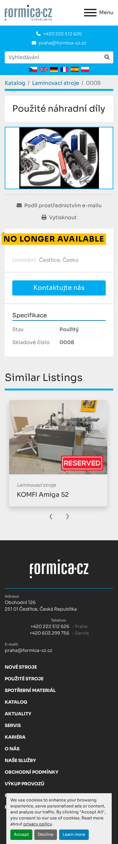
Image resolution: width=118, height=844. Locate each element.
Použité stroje (24, 679)
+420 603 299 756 (49, 633)
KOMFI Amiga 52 (43, 495)
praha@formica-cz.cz (62, 43)
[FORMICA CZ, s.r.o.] (59, 568)
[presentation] (51, 515)
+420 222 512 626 (62, 34)
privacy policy (37, 824)
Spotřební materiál (30, 690)
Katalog (16, 702)
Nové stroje (21, 667)
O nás (12, 749)
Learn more (74, 834)
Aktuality (18, 714)
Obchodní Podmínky (31, 772)
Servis (13, 725)
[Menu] (90, 12)
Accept (21, 834)
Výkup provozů (24, 784)
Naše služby (20, 760)
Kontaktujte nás (59, 288)
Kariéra (15, 737)
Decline (45, 834)
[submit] (107, 57)
